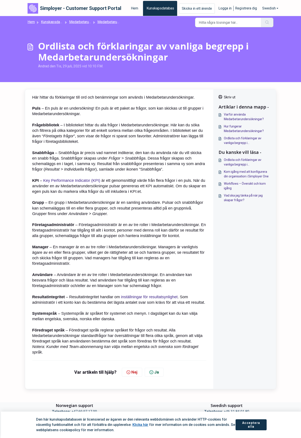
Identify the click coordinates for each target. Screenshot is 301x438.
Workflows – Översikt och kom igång (245, 186)
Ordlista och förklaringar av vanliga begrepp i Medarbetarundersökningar (243, 140)
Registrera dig (246, 8)
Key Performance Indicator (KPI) (71, 180)
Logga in (225, 8)
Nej (134, 372)
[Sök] (267, 22)
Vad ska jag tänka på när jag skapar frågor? (243, 198)
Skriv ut (229, 97)
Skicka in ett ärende (197, 8)
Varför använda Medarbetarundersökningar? (244, 117)
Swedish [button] (269, 8)
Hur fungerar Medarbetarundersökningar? (244, 129)
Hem (134, 8)
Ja (156, 372)
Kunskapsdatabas (160, 8)
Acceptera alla (251, 425)
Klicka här (140, 425)
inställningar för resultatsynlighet (149, 297)
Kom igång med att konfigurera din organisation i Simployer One (246, 174)
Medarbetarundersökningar (90, 22)
